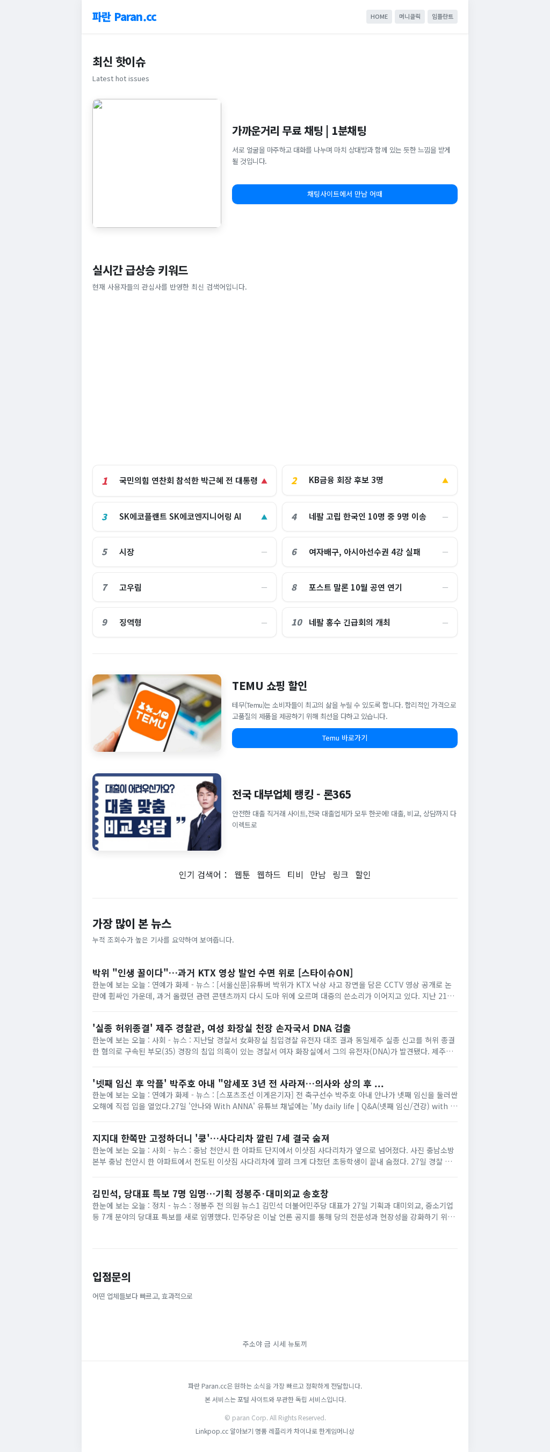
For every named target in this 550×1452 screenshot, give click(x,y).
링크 (340, 874)
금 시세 (276, 1344)
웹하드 (269, 874)
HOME (379, 16)
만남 (318, 874)
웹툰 (242, 874)
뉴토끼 (297, 1344)
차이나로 (305, 1430)
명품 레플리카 (274, 1430)
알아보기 (242, 1430)
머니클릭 (410, 16)
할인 (363, 874)
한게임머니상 (336, 1430)
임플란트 (442, 16)
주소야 (252, 1344)
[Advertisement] (275, 379)
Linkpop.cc (212, 1430)
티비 (295, 874)
